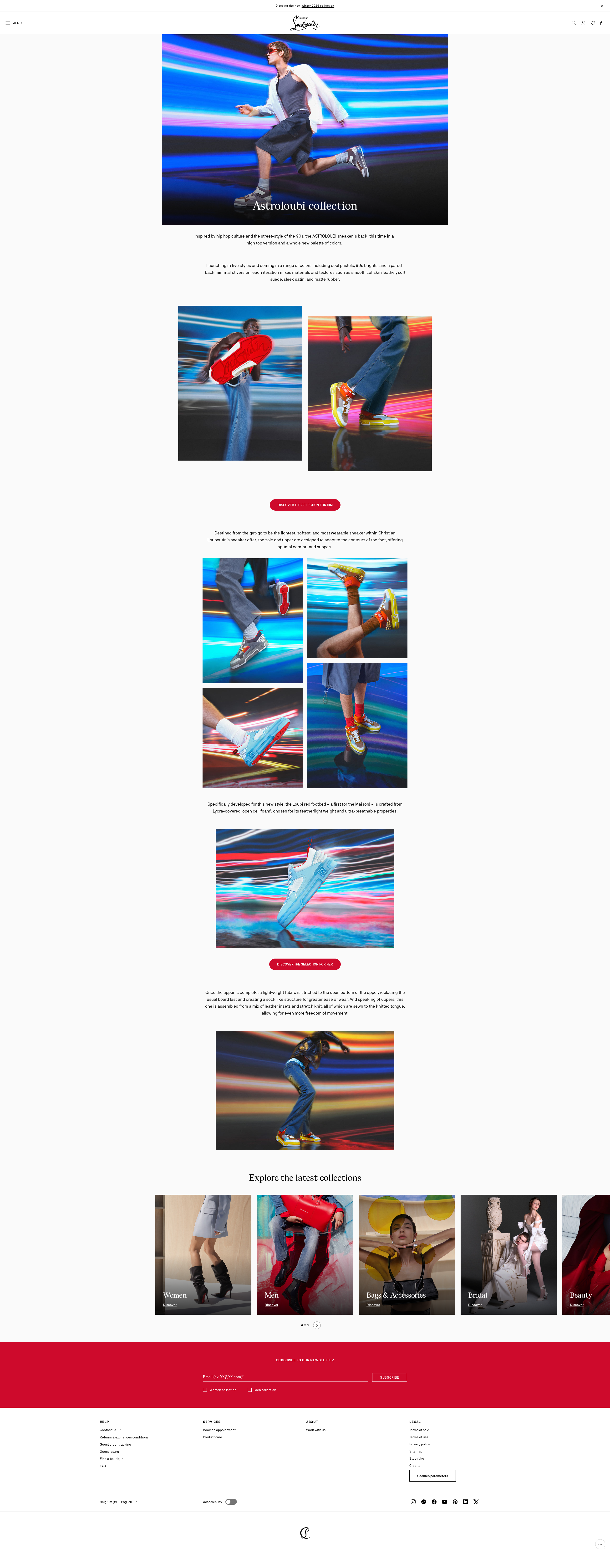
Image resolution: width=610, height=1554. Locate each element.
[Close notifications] (602, 5)
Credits (414, 1466)
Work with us (315, 1430)
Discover (170, 1305)
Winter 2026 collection (318, 5)
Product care (212, 1437)
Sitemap (415, 1451)
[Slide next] (317, 1325)
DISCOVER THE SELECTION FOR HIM (305, 505)
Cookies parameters (432, 1476)
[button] (600, 1544)
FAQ (103, 1466)
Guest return (109, 1451)
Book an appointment (219, 1430)
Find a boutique (111, 1459)
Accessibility (212, 1502)
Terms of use (418, 1437)
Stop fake (416, 1458)
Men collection (265, 1390)
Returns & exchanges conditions (124, 1437)
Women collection (223, 1390)
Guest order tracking (115, 1444)
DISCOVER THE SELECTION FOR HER (305, 964)
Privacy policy (419, 1444)
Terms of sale (419, 1430)
